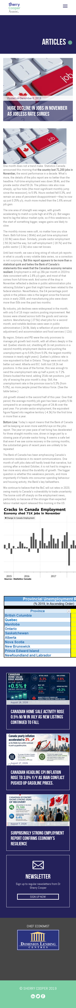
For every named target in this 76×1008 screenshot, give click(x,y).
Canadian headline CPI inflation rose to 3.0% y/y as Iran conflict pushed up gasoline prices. (37, 777)
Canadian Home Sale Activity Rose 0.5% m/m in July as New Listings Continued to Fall (37, 717)
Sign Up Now (38, 897)
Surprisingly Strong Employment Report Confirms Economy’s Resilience (37, 838)
